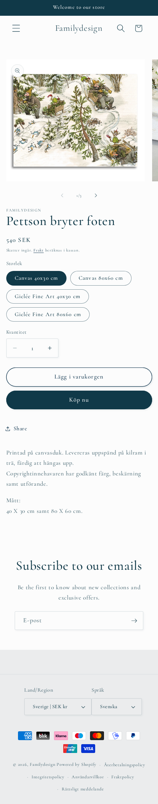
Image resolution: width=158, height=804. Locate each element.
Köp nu (79, 399)
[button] (16, 28)
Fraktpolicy (122, 776)
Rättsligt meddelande (83, 789)
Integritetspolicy (48, 776)
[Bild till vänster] (62, 196)
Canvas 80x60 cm (101, 278)
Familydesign (42, 764)
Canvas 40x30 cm (36, 278)
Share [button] (20, 428)
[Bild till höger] (96, 196)
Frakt (38, 250)
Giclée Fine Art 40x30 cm (47, 296)
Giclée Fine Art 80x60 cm (48, 314)
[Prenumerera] (134, 620)
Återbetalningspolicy (124, 764)
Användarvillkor (88, 776)
